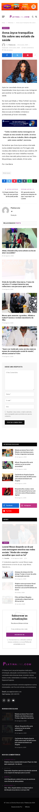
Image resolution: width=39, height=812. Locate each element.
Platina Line (12, 45)
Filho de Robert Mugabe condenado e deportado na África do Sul (24, 599)
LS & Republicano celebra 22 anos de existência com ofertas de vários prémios (19, 780)
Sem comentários (28, 47)
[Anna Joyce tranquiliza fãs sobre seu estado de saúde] (19, 71)
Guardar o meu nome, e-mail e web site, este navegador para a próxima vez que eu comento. (18, 414)
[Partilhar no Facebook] (7, 55)
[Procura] (36, 16)
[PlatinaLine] (19, 16)
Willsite (27, 807)
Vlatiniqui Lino (8, 759)
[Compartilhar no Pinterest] (28, 55)
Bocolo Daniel (8, 785)
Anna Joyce (6, 173)
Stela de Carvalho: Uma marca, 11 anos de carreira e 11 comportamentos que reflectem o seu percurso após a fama (18, 284)
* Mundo (5, 542)
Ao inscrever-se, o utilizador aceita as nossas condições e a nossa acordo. (20, 642)
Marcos (6, 776)
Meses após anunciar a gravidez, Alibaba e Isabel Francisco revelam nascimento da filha (18, 318)
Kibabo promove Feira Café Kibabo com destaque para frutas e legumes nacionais (24, 452)
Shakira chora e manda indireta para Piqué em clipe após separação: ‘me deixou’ (20, 763)
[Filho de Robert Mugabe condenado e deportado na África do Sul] (7, 600)
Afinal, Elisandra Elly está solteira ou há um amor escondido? (24, 464)
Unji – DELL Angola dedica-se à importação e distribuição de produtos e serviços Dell (18, 789)
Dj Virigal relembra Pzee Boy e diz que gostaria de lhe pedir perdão (10, 194)
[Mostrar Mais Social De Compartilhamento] (35, 55)
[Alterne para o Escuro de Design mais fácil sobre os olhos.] (32, 17)
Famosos (6, 28)
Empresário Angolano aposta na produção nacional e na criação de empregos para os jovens (20, 772)
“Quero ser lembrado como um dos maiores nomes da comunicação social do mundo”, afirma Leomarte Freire (19, 351)
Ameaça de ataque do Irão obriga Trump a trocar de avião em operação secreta (25, 574)
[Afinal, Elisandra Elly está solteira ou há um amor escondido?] (19, 238)
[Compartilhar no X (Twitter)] (17, 55)
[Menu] (3, 16)
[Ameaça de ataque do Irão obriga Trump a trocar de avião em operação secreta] (7, 575)
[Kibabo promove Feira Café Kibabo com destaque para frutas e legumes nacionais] (7, 453)
